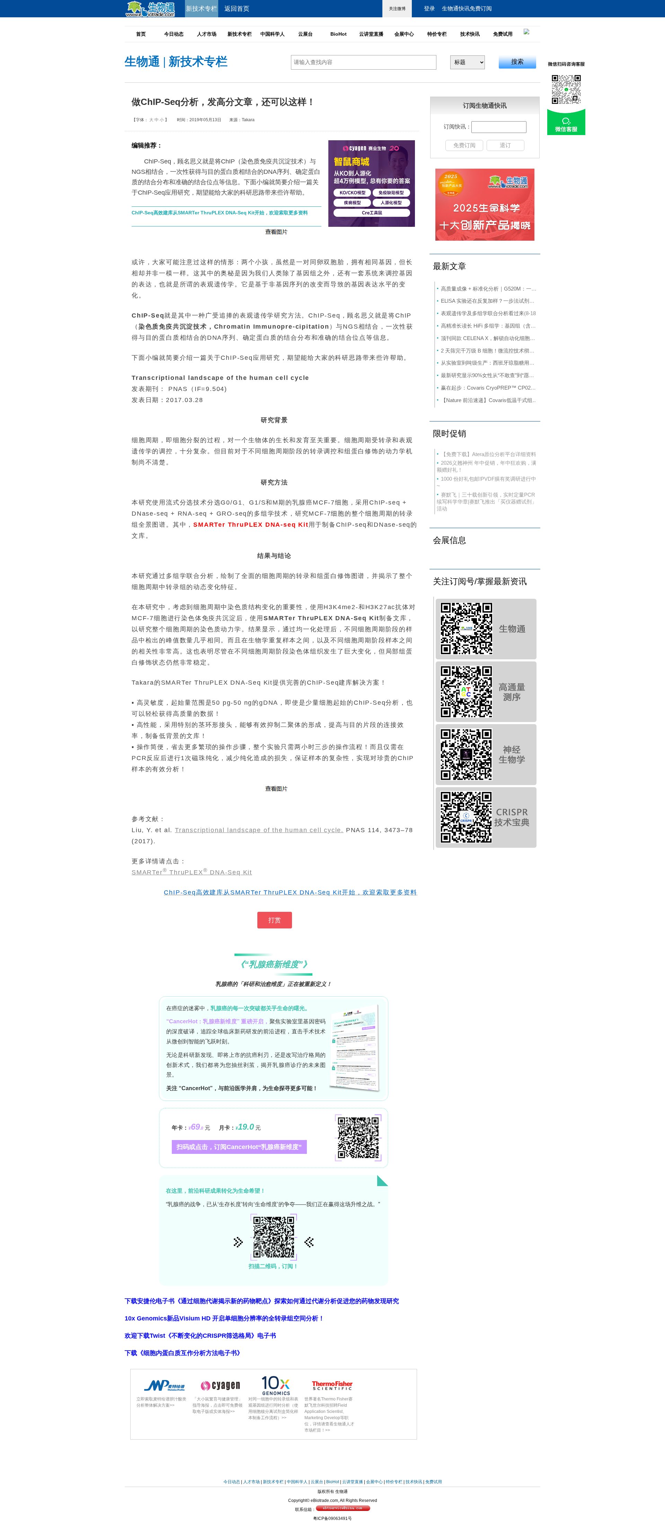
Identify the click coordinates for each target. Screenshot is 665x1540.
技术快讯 (470, 34)
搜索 (517, 61)
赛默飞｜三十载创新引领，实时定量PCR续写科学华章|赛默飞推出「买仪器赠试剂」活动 (487, 501)
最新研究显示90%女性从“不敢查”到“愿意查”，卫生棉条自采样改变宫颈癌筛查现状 (535, 375)
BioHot (338, 34)
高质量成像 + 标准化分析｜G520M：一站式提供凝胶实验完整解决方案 (522, 289)
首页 (141, 34)
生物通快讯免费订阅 (467, 8)
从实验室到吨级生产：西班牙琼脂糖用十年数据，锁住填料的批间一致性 (524, 363)
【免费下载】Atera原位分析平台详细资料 (488, 454)
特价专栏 (437, 34)
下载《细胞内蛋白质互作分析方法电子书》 (184, 1353)
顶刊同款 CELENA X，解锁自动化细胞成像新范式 (498, 338)
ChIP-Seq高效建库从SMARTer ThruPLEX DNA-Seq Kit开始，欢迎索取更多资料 (220, 212)
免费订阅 (464, 145)
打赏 (274, 920)
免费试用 (503, 34)
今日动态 (174, 34)
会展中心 (404, 34)
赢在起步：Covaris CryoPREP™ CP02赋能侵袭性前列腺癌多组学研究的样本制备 (535, 388)
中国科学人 (272, 34)
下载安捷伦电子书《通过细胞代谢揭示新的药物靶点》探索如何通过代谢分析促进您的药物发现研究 (262, 1301)
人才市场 (206, 34)
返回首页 (236, 8)
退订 (505, 145)
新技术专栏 (240, 34)
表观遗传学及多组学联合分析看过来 (482, 313)
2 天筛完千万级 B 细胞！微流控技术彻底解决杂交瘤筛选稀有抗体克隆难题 (526, 351)
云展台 (305, 34)
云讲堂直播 (371, 34)
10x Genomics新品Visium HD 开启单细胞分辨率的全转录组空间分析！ (225, 1318)
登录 (429, 8)
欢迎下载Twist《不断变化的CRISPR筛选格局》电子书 (200, 1335)
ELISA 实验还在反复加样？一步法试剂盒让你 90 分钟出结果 (510, 301)
